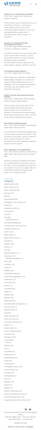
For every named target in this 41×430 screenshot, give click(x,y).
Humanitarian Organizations (13, 276)
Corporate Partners (10, 229)
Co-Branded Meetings (11, 223)
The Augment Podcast (11, 367)
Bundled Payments (10, 208)
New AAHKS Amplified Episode (15, 123)
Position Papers (9, 328)
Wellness (7, 388)
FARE (5, 250)
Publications (16, 49)
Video (6, 379)
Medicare (7, 298)
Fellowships (8, 256)
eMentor (7, 247)
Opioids (6, 313)
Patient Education (29, 99)
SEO (5, 348)
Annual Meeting (31, 125)
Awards (6, 205)
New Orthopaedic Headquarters (14, 304)
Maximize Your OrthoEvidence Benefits (18, 14)
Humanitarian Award (10, 273)
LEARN (6, 292)
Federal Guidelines (10, 253)
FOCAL (6, 261)
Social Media (8, 351)
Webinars (7, 382)
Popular (6, 18)
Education (7, 244)
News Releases (9, 307)
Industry (6, 286)
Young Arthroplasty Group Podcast (15, 400)
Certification (8, 211)
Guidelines (7, 270)
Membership (27, 16)
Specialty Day (8, 354)
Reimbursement (11, 220)
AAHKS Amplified (19, 125)
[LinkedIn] (26, 409)
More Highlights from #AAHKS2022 (17, 150)
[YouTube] (30, 409)
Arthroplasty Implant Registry (15, 71)
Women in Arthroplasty (11, 391)
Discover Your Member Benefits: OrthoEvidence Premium (16, 44)
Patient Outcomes (10, 101)
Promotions (14, 18)
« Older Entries (8, 179)
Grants (6, 267)
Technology (26, 73)
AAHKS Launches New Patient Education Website (19, 96)
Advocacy (7, 193)
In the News (8, 282)
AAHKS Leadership (19, 152)
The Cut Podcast (9, 370)
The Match (7, 373)
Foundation (7, 264)
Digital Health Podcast (21, 154)
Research (24, 49)
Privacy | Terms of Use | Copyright (20, 427)
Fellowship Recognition (13, 258)
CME (5, 214)
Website (25, 101)
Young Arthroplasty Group (12, 397)
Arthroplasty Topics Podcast (13, 202)
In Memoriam (8, 279)
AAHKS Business (9, 187)
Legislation (7, 295)
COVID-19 (7, 232)
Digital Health (18, 16)
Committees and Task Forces (13, 226)
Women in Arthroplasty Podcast (14, 394)
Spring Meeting (9, 358)
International (8, 289)
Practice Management (11, 331)
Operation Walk (9, 310)
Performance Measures (11, 322)
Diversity (7, 241)
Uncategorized (8, 376)
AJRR (5, 196)
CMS (5, 217)
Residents (7, 345)
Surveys (6, 361)
